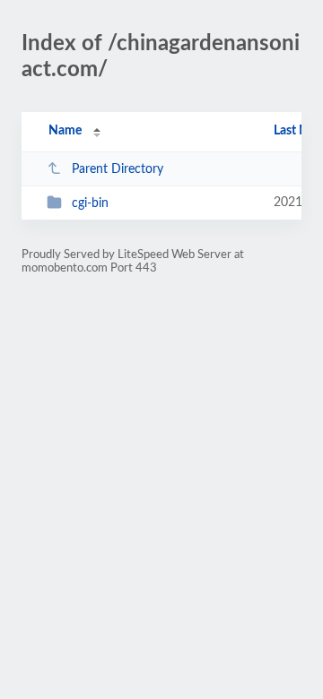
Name (65, 131)
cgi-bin (90, 203)
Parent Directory (117, 169)
